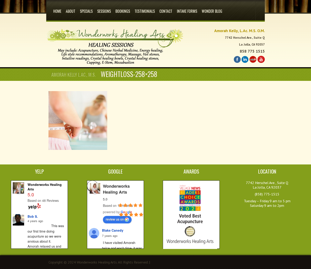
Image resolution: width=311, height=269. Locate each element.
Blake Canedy (112, 230)
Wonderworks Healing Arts (116, 189)
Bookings (122, 9)
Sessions (104, 11)
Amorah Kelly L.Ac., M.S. (73, 74)
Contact (165, 11)
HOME (57, 9)
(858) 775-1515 (267, 194)
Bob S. (33, 216)
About (70, 9)
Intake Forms (187, 11)
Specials (86, 11)
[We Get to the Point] (114, 65)
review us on (115, 219)
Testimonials (145, 11)
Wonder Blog (212, 11)
